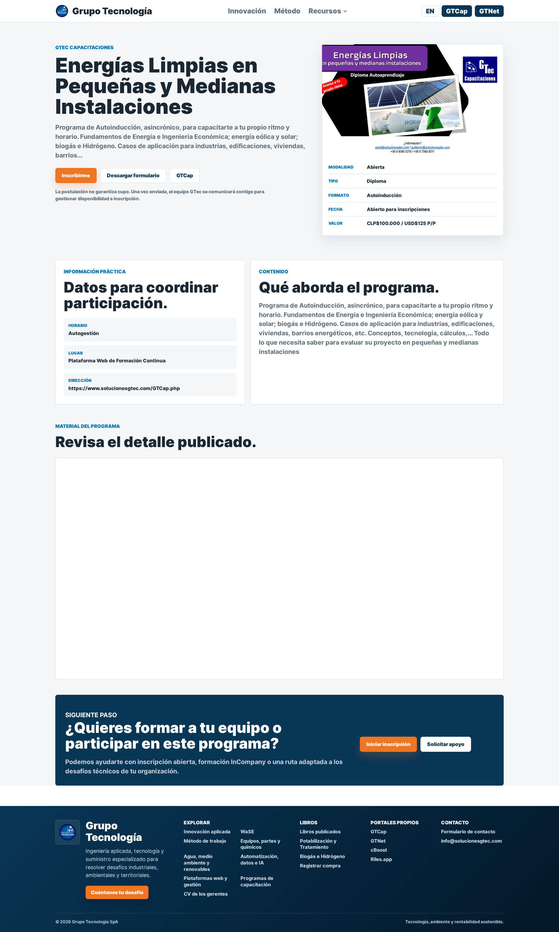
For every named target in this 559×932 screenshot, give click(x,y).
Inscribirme (76, 175)
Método (287, 11)
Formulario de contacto (468, 831)
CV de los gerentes (206, 894)
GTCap (457, 11)
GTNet (489, 11)
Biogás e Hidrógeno (322, 856)
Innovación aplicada (207, 831)
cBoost (379, 850)
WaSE (247, 831)
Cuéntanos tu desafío (117, 892)
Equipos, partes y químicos (260, 844)
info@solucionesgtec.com (471, 841)
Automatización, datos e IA (259, 859)
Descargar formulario (133, 175)
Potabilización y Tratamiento (318, 844)
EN (430, 11)
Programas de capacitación (256, 881)
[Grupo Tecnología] (67, 832)
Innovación (247, 11)
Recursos (325, 11)
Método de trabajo (205, 841)
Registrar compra (320, 866)
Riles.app (381, 859)
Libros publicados (320, 831)
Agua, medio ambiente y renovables (198, 862)
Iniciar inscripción (388, 744)
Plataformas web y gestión (205, 881)
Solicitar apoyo (445, 744)
